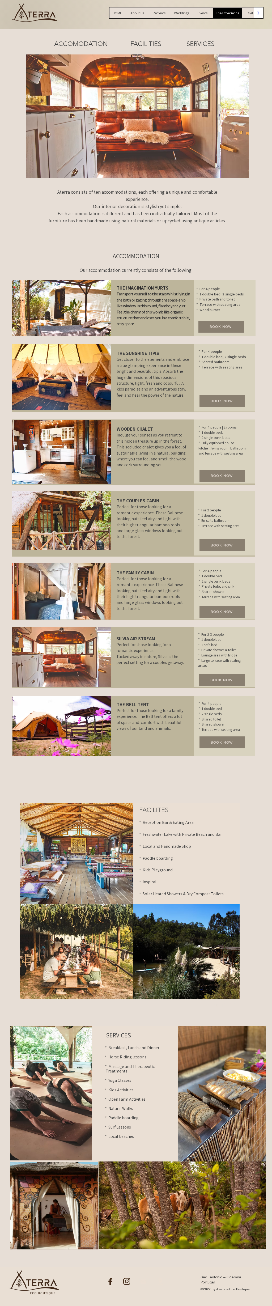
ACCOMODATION (81, 44)
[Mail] (143, 1281)
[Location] (160, 1282)
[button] (137, 116)
